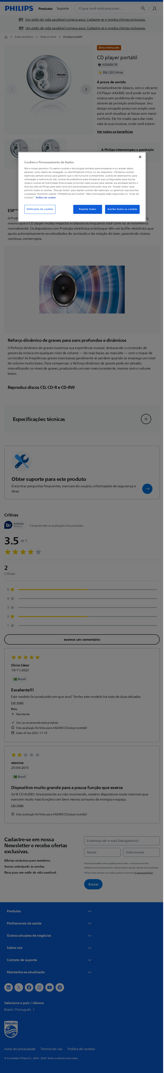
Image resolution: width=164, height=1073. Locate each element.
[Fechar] (138, 157)
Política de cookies (44, 198)
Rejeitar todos (86, 209)
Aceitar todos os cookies (121, 209)
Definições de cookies (38, 209)
